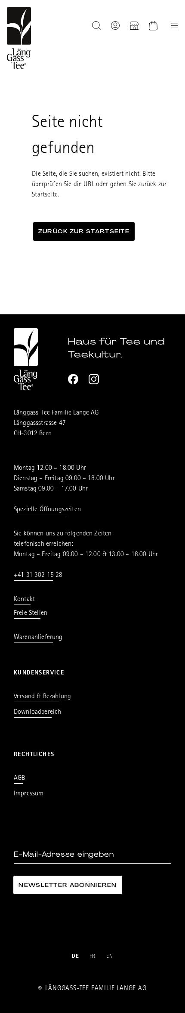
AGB (19, 778)
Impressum (28, 794)
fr (92, 956)
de (76, 956)
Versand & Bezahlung (42, 696)
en (110, 956)
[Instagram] (94, 379)
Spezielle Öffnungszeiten (47, 509)
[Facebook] (73, 379)
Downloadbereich (37, 712)
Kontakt (24, 599)
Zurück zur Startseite (84, 231)
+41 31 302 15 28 (38, 575)
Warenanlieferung (38, 637)
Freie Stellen (30, 613)
